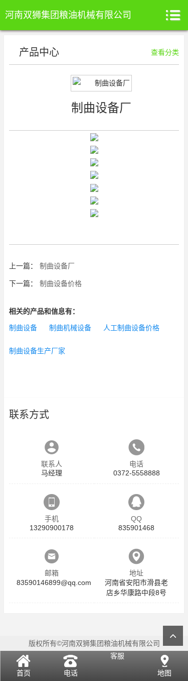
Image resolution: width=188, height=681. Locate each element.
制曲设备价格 (61, 283)
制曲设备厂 (57, 266)
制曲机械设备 (70, 328)
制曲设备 (23, 328)
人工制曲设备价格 (131, 328)
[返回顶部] (173, 636)
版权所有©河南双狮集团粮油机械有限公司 (94, 643)
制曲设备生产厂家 (37, 351)
